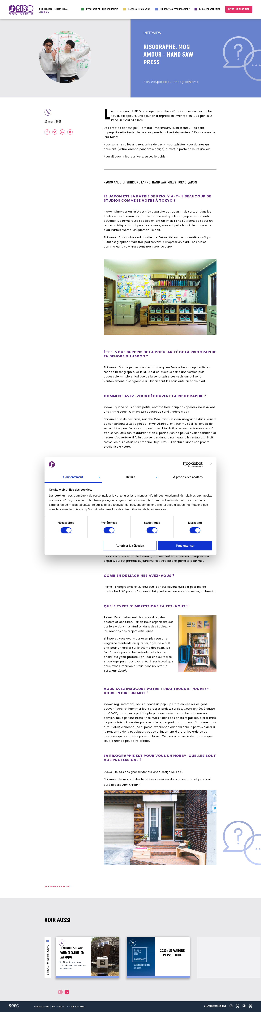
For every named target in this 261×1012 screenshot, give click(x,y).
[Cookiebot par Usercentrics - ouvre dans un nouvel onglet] (186, 464)
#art (146, 82)
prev (60, 992)
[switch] (109, 530)
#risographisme (185, 82)
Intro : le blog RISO (239, 9)
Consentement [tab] (73, 477)
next (67, 992)
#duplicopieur (162, 82)
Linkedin (237, 1006)
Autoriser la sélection (130, 545)
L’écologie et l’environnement (102, 9)
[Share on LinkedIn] (62, 132)
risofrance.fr (58, 1007)
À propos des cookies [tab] (188, 477)
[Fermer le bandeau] (211, 464)
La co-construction (209, 9)
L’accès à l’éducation (139, 9)
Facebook (231, 1006)
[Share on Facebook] (47, 132)
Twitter (244, 1006)
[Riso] (21, 10)
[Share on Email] (70, 132)
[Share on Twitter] (54, 132)
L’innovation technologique (175, 9)
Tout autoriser (185, 545)
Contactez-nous (41, 1007)
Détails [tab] (130, 477)
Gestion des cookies (76, 1007)
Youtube (250, 1006)
